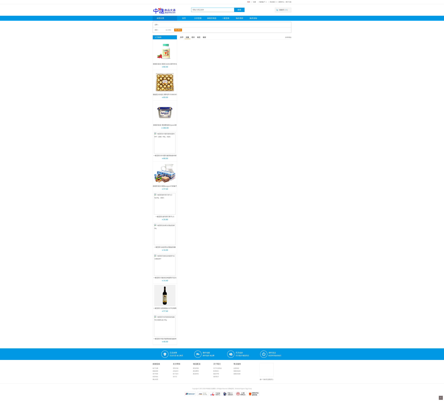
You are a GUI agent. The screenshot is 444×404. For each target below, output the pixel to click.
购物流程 (155, 371)
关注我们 (272, 2)
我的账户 (262, 2)
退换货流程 (237, 374)
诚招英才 (216, 376)
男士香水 (178, 30)
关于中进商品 (217, 368)
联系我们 (216, 371)
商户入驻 (288, 2)
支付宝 (175, 376)
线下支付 (175, 374)
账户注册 (155, 368)
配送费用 (196, 371)
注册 (254, 2)
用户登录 (155, 374)
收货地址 (155, 376)
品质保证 (236, 368)
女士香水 (168, 30)
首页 (184, 18)
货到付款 (175, 368)
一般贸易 (225, 18)
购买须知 (253, 18)
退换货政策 (237, 371)
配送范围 (196, 368)
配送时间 (196, 374)
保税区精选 (211, 18)
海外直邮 (239, 18)
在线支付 (175, 371)
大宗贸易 (198, 18)
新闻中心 (281, 2)
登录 (248, 2)
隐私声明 (216, 374)
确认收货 (155, 379)
